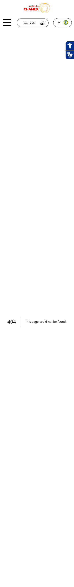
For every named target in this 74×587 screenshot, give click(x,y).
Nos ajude (29, 22)
